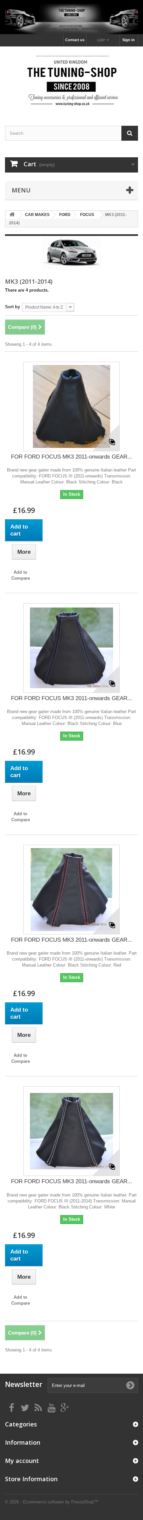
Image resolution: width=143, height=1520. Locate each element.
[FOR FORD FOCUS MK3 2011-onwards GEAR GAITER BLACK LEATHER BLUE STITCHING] (71, 648)
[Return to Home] (12, 215)
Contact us (74, 40)
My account (22, 1461)
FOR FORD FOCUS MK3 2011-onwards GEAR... (71, 457)
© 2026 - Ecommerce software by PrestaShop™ (51, 1501)
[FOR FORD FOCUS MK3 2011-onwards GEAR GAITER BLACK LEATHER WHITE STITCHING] (71, 1131)
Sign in (128, 40)
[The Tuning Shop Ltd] (71, 80)
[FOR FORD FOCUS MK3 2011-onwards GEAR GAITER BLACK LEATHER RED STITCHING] (71, 889)
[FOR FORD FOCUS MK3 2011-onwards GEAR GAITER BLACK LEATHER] (71, 406)
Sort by (12, 306)
